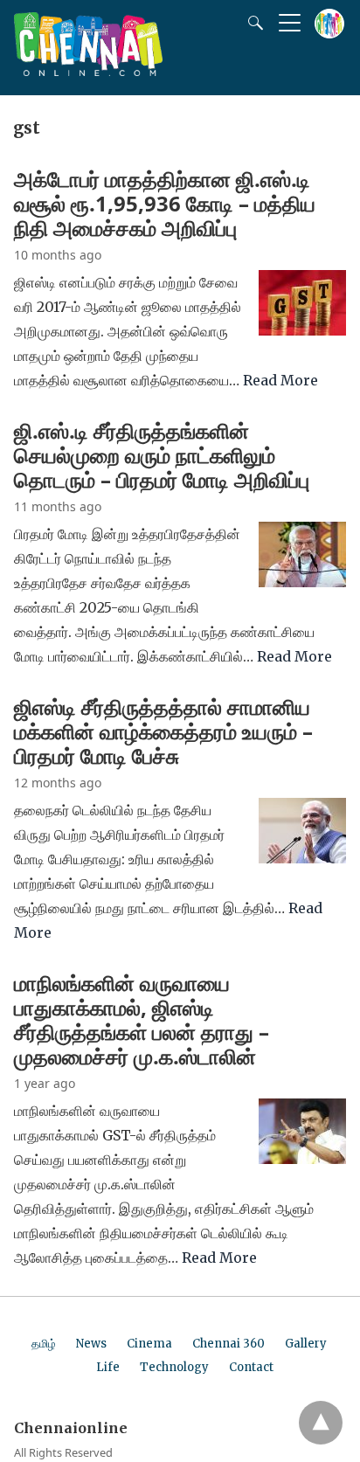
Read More (280, 380)
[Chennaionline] (88, 70)
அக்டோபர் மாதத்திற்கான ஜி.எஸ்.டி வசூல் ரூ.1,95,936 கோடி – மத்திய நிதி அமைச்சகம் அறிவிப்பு (164, 203)
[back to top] (321, 1423)
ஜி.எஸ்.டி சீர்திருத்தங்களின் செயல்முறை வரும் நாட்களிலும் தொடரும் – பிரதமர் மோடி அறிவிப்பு (161, 455)
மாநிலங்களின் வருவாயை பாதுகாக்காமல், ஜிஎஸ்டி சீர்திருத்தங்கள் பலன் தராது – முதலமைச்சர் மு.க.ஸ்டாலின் (141, 1019)
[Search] (251, 22)
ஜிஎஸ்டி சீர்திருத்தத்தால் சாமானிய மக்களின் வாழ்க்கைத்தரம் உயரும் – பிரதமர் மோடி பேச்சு (163, 731)
